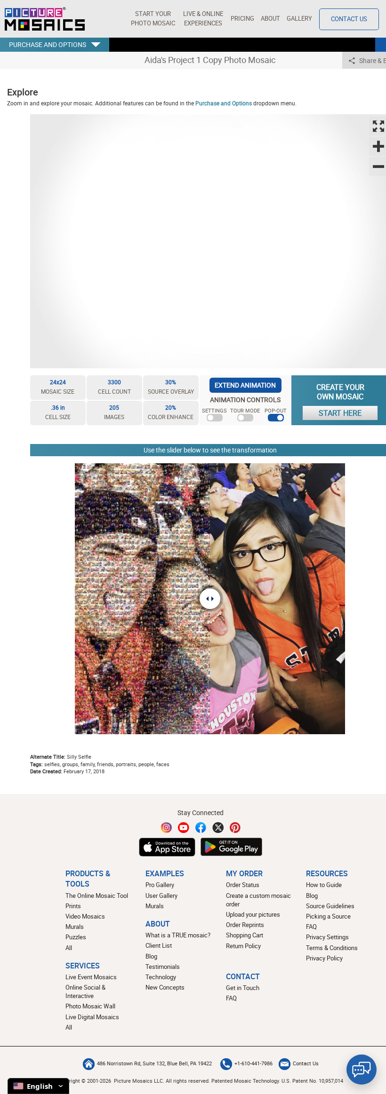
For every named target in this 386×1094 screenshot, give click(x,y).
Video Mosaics (85, 916)
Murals (74, 927)
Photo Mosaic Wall (90, 1006)
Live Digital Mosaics (92, 1017)
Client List (158, 946)
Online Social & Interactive (85, 991)
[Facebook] (201, 827)
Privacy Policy (324, 958)
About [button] (270, 19)
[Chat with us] (361, 1069)
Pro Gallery (159, 885)
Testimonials (162, 967)
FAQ (311, 927)
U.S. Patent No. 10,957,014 (312, 1080)
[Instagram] (166, 827)
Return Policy (243, 946)
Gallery (299, 19)
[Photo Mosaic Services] (44, 19)
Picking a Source (328, 916)
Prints (73, 906)
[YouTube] (183, 827)
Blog (151, 956)
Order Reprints (245, 925)
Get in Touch (242, 988)
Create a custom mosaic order (258, 900)
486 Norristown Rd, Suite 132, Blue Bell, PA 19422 (154, 1063)
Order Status (242, 885)
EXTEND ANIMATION (245, 385)
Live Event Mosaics (91, 977)
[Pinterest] (235, 827)
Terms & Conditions (332, 948)
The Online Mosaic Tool (96, 896)
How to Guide (324, 885)
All (68, 948)
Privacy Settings (327, 937)
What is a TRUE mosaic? (177, 935)
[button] (152, 19)
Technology (160, 977)
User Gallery (161, 896)
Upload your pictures (253, 915)
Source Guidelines (330, 906)
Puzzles (75, 937)
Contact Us (349, 19)
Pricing (242, 19)
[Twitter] (218, 827)
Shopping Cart (244, 935)
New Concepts (165, 987)
